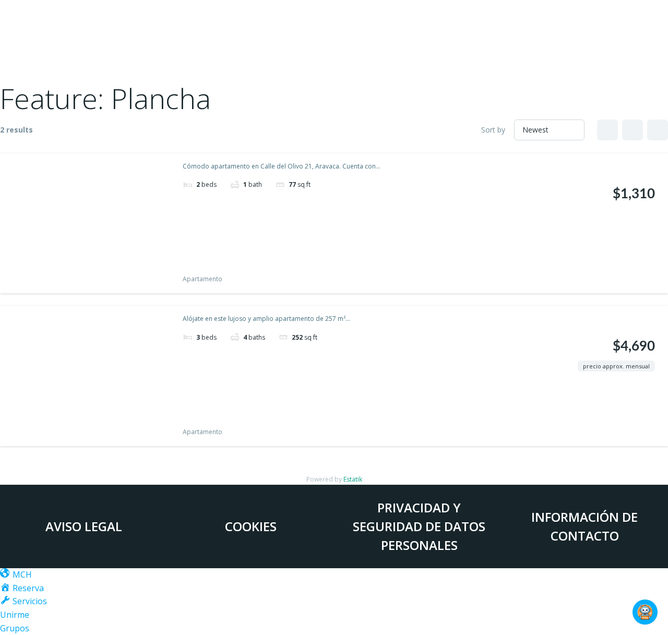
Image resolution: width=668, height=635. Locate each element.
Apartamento (202, 278)
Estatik (352, 479)
